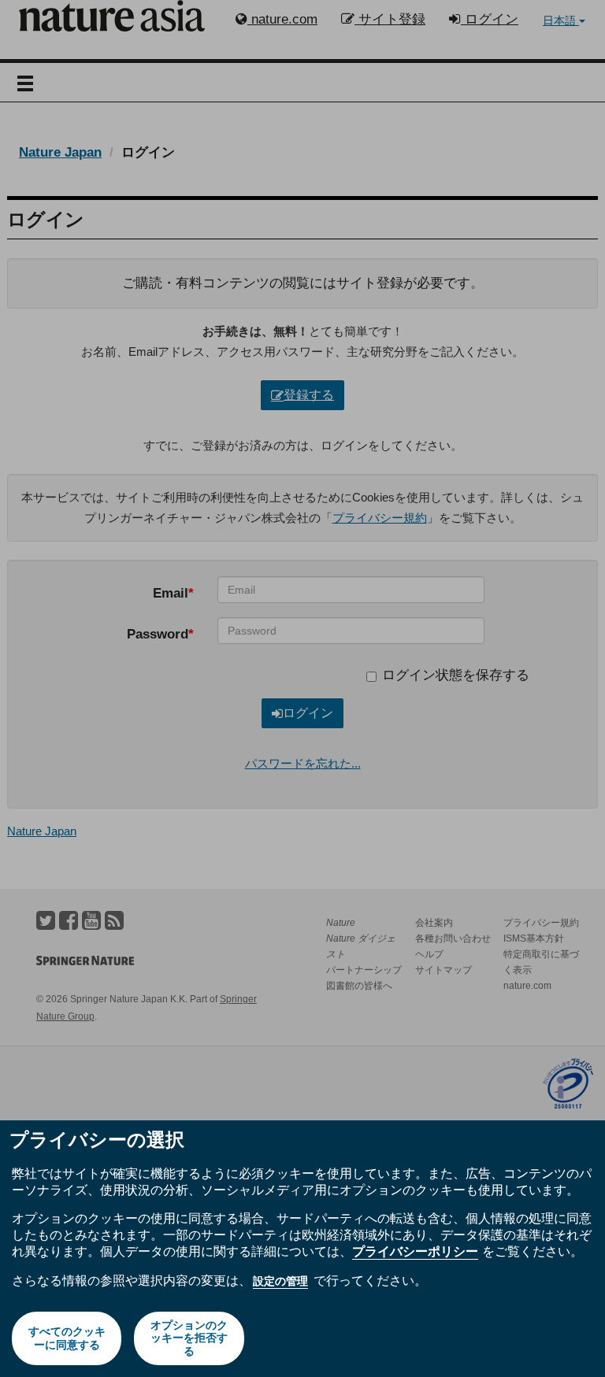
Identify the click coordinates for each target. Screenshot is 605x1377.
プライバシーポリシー (415, 1251)
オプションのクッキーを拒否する (189, 1338)
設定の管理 (280, 1281)
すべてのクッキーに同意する (67, 1338)
